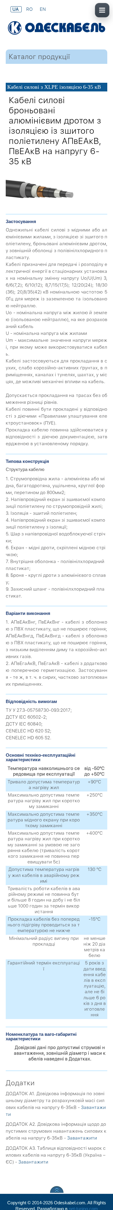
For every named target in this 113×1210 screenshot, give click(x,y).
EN (43, 9)
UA (16, 9)
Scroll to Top (57, 1189)
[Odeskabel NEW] (56, 28)
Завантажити (82, 1138)
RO (30, 9)
